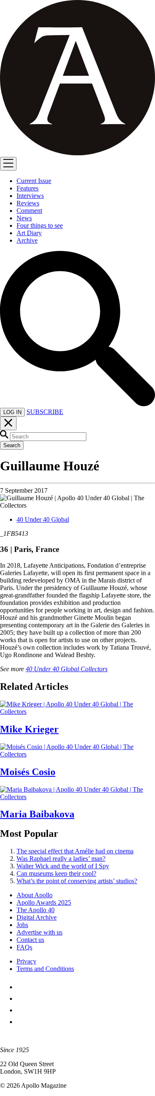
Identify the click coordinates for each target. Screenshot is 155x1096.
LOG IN (12, 412)
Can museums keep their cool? (56, 873)
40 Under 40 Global (43, 519)
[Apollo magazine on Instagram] (21, 1010)
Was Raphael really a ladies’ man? (61, 858)
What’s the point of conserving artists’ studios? (77, 880)
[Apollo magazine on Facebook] (21, 986)
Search (11, 445)
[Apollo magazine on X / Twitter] (21, 998)
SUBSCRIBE (44, 411)
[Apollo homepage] (77, 78)
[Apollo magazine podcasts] (21, 1021)
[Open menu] (8, 164)
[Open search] (77, 403)
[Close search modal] (8, 423)
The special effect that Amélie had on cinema (75, 851)
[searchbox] (48, 436)
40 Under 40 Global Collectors (66, 668)
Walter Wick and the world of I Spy (63, 866)
